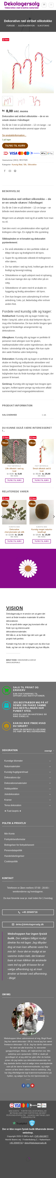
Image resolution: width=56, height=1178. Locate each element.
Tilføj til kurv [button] (14, 480)
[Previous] (6, 67)
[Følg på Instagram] (28, 1086)
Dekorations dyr (12, 777)
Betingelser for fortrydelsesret (19, 845)
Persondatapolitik (13, 850)
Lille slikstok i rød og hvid (14, 469)
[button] (44, 5)
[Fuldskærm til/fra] (11, 1152)
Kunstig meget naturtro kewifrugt (41, 530)
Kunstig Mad (17, 164)
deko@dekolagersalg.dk (36, 1143)
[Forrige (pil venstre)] (3, 1164)
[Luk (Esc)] (28, 1152)
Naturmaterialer (12, 766)
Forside (11, 26)
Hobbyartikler (11, 788)
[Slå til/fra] (50, 761)
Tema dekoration (12, 805)
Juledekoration (26, 26)
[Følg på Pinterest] (32, 1086)
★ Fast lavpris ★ (12, 811)
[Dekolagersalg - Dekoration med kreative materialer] (21, 5)
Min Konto (9, 833)
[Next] (49, 67)
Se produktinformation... (14, 135)
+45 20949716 (16, 1143)
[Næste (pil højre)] (11, 1164)
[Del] (19, 1152)
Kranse (8, 800)
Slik (25, 164)
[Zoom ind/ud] (3, 1152)
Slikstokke (43, 26)
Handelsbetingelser (14, 856)
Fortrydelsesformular (14, 839)
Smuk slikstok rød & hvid (42, 469)
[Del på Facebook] (4, 171)
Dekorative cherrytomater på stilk (14, 530)
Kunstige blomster (13, 761)
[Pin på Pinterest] (15, 171)
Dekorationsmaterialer (15, 783)
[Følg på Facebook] (24, 1086)
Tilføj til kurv (15, 145)
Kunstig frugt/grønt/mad (16, 772)
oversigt (48, 751)
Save (7, 39)
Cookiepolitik (11, 861)
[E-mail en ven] (10, 171)
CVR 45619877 (41, 1136)
